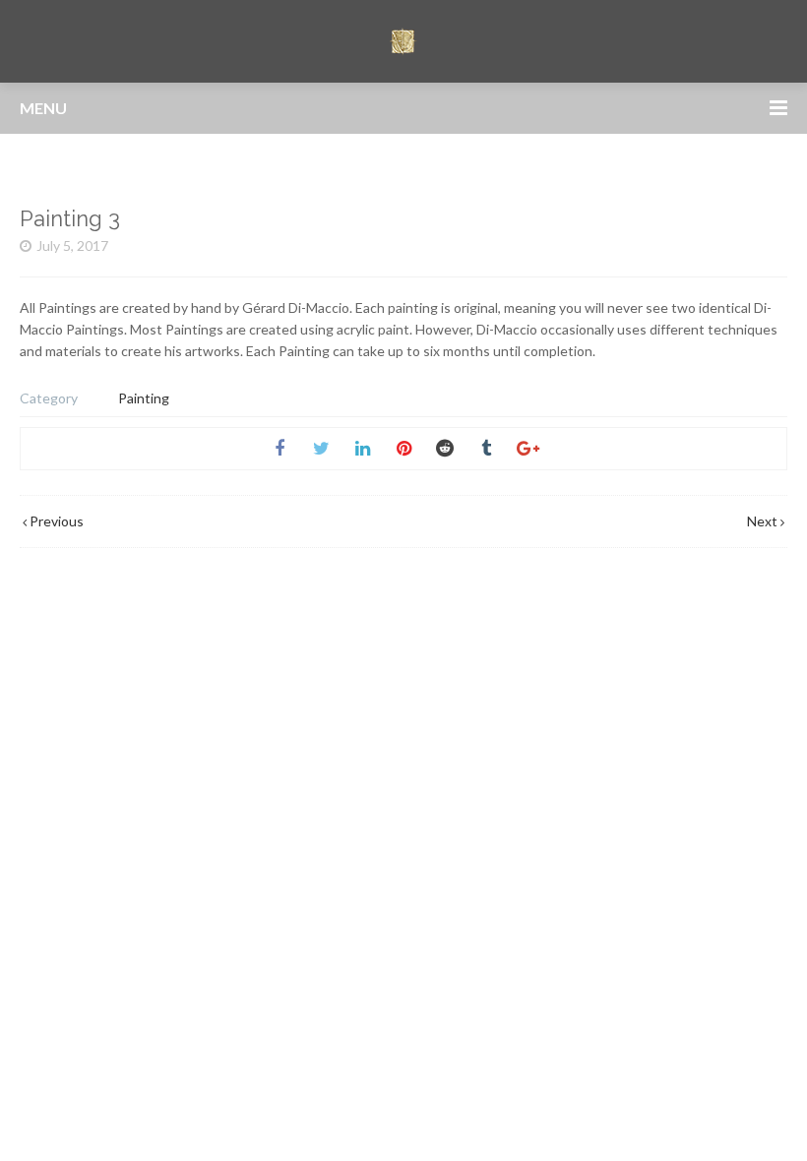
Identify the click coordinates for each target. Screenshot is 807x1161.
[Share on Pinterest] (403, 448)
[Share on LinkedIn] (362, 448)
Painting (143, 398)
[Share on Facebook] (279, 448)
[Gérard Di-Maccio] (403, 41)
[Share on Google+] (527, 448)
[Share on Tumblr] (486, 448)
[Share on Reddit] (445, 448)
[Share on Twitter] (321, 448)
